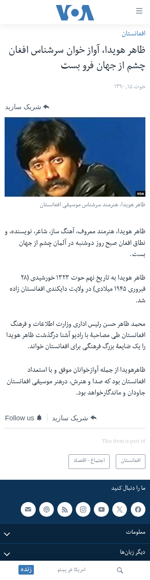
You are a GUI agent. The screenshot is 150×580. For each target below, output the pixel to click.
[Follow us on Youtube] (101, 509)
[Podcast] (46, 509)
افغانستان (133, 34)
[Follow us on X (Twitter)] (119, 509)
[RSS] (64, 509)
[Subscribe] (28, 509)
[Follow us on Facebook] (138, 509)
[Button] (27, 107)
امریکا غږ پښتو (71, 570)
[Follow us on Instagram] (83, 509)
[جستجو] (120, 570)
